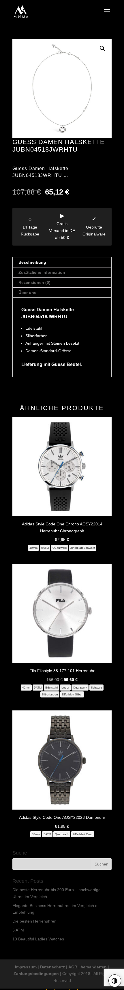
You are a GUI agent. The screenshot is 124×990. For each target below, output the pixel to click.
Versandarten (94, 967)
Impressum (26, 967)
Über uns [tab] (27, 292)
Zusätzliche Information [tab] (41, 272)
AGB (72, 967)
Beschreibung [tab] (32, 262)
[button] (102, 48)
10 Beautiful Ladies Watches (38, 939)
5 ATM (18, 930)
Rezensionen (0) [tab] (34, 282)
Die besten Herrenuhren (34, 921)
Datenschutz (52, 967)
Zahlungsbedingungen (36, 973)
